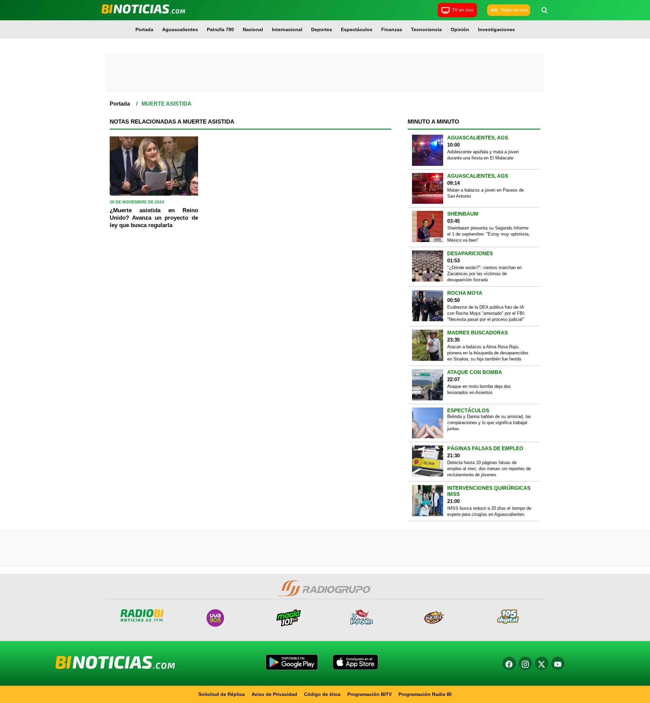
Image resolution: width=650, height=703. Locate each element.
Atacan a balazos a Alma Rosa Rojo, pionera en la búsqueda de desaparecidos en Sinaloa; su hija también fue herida (487, 352)
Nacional (253, 29)
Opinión (460, 29)
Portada (144, 29)
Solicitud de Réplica (221, 694)
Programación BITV (369, 694)
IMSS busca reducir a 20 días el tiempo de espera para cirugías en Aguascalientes (489, 511)
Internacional (287, 29)
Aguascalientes (180, 29)
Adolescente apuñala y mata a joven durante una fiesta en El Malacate (483, 154)
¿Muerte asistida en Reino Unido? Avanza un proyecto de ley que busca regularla (154, 217)
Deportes (321, 29)
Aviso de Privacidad (274, 694)
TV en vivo (462, 10)
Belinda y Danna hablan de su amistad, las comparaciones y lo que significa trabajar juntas (489, 422)
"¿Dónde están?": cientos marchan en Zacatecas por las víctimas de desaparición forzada (484, 273)
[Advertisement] (325, 73)
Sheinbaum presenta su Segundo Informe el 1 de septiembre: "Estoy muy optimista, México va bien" (488, 234)
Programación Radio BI (425, 694)
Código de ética (322, 694)
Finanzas (391, 29)
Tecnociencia (426, 29)
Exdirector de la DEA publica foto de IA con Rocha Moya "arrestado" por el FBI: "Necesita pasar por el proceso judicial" (486, 313)
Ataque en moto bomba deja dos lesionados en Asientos (479, 389)
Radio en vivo (514, 10)
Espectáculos (356, 29)
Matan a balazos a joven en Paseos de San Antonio (485, 193)
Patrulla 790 (220, 29)
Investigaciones (496, 29)
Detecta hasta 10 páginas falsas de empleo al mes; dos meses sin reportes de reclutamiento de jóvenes (489, 468)
